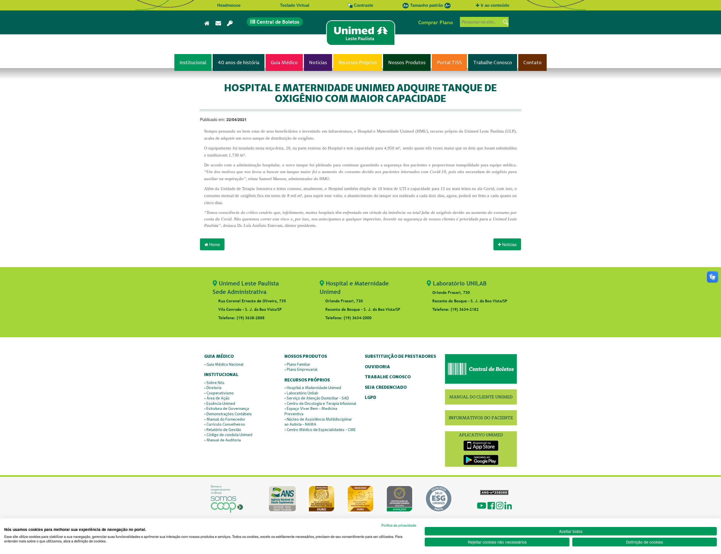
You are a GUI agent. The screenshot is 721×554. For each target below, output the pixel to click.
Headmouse (229, 5)
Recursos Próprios (307, 380)
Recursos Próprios (357, 62)
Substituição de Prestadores (400, 356)
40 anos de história (238, 62)
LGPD (370, 397)
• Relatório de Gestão (222, 429)
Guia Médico (284, 62)
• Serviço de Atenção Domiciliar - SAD (316, 398)
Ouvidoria (377, 367)
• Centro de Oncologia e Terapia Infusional (320, 403)
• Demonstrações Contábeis (228, 414)
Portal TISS (449, 62)
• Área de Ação (217, 398)
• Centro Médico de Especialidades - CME (320, 429)
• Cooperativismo (219, 393)
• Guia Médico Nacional (224, 364)
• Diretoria (212, 387)
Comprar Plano (435, 22)
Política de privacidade (398, 525)
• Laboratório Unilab (301, 393)
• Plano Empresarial (300, 369)
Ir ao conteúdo (494, 5)
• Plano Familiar (297, 364)
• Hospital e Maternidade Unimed (312, 387)
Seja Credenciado (386, 387)
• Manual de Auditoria (222, 440)
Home (214, 244)
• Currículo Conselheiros (224, 424)
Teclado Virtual (294, 5)
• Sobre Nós (214, 382)
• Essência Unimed (219, 403)
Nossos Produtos (407, 62)
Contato (532, 62)
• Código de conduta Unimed (228, 434)
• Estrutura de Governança (226, 408)
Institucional (192, 62)
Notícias (318, 62)
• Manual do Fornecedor (224, 419)
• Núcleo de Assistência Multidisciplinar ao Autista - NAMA (318, 422)
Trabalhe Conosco (492, 62)
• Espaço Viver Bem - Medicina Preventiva (310, 411)
